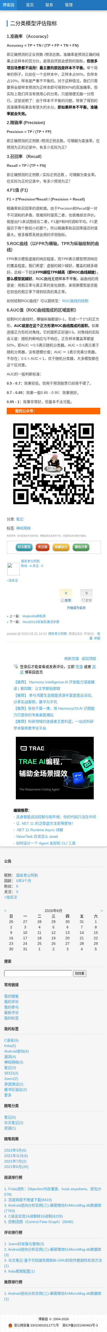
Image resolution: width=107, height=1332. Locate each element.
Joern (11, 1078)
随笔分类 (11, 1106)
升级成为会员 (76, 608)
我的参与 (11, 1007)
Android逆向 (16, 1051)
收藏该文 (61, 547)
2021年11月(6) (16, 1156)
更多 (7, 1095)
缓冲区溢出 (15, 1089)
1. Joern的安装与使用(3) (24, 1244)
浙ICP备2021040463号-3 (80, 1325)
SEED (11, 1073)
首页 (30, 5)
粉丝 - (26, 566)
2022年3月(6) (15, 1150)
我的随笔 (11, 996)
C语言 (11, 1040)
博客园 (8, 5)
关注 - (37, 566)
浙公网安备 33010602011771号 (36, 1325)
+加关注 (12, 580)
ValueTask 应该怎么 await (37, 836)
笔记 (19, 519)
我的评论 (11, 1002)
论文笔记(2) (13, 1123)
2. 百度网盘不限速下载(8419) (28, 1200)
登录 (79, 667)
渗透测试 (13, 1084)
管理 (69, 5)
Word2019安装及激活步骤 (41, 622)
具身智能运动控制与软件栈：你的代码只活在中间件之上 (61, 817)
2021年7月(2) (15, 1161)
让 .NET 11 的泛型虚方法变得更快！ (45, 823)
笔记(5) (10, 1117)
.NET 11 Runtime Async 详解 (39, 830)
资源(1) (10, 1128)
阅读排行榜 (13, 1177)
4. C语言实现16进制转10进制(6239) (33, 1216)
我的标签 (11, 1018)
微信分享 (81, 547)
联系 (49, 5)
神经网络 (23, 528)
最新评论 (11, 1013)
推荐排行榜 (13, 1282)
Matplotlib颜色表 (34, 616)
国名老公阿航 (30, 561)
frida (10, 1046)
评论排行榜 (13, 1232)
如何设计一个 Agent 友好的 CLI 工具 (46, 843)
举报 (97, 638)
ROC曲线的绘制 (75, 301)
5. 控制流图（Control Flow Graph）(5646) (38, 1222)
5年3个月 (23, 881)
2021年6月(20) (16, 1167)
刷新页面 (71, 658)
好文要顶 (24, 547)
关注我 (42, 547)
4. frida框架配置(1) (19, 1271)
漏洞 (10, 1057)
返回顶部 (89, 658)
